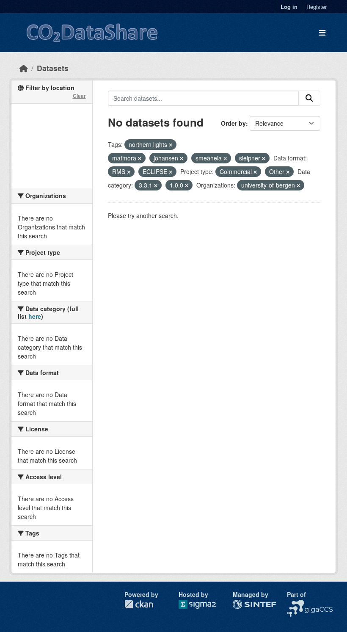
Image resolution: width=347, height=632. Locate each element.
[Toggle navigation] (322, 33)
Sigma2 (204, 604)
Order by (233, 123)
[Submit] (309, 98)
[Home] (23, 68)
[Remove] (170, 144)
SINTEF (243, 604)
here (34, 316)
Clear (79, 95)
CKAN (138, 604)
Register (316, 7)
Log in (289, 7)
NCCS (295, 604)
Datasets (53, 68)
